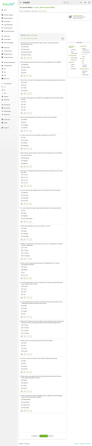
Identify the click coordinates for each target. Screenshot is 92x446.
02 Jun (35, 436)
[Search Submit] (64, 2)
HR (83, 63)
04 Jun (50, 436)
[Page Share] (81, 2)
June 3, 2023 (34, 11)
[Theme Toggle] (85, 2)
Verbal (72, 66)
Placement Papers (84, 72)
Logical (72, 64)
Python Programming (85, 49)
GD (83, 61)
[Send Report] (31, 58)
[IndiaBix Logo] (9, 4)
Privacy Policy (88, 443)
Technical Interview (84, 65)
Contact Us (76, 443)
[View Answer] (22, 58)
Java (83, 56)
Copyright (82, 443)
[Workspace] (28, 58)
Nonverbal (73, 68)
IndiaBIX (26, 2)
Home (21, 11)
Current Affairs (27, 11)
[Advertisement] (42, 22)
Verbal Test (73, 60)
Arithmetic (73, 49)
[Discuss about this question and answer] (25, 58)
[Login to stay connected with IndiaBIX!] (89, 2)
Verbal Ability (74, 57)
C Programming (86, 52)
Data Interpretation (74, 52)
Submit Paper (85, 74)
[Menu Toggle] (20, 2)
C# (86, 54)
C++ (83, 54)
